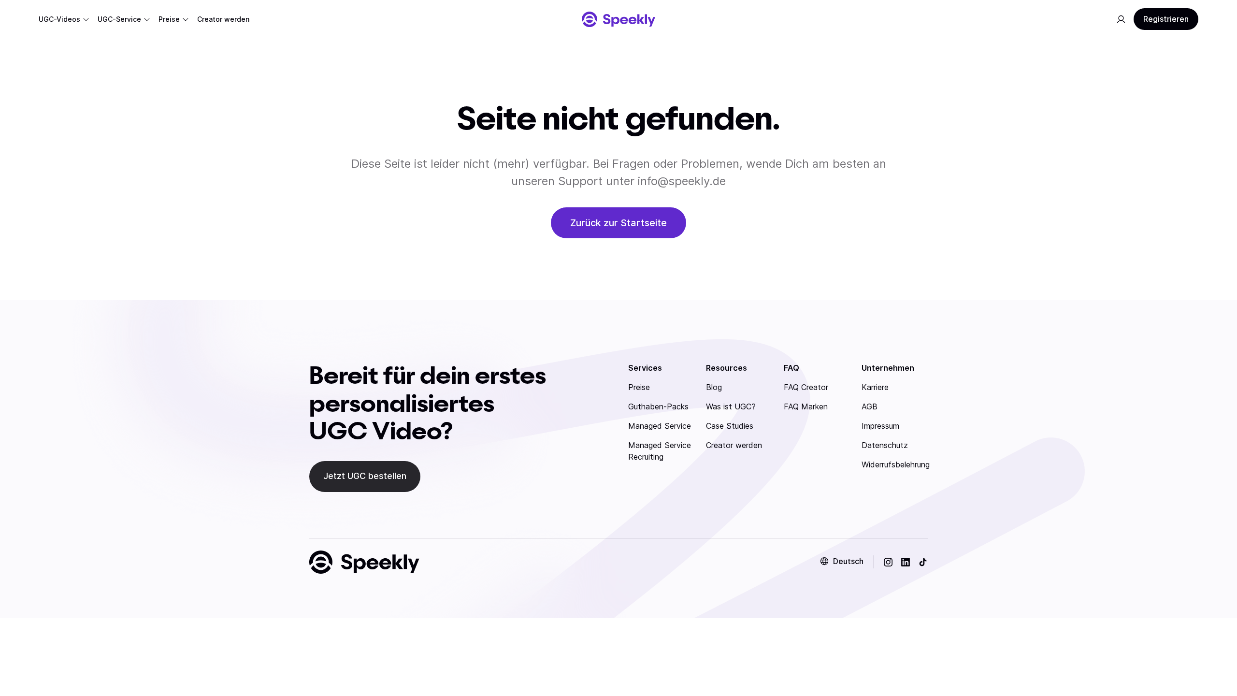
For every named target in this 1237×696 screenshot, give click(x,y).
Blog (714, 387)
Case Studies (729, 426)
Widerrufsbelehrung (896, 464)
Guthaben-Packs (658, 406)
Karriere (875, 387)
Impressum (880, 426)
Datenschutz (885, 445)
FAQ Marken (806, 406)
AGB (869, 406)
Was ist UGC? (731, 406)
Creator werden (734, 445)
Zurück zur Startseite (618, 223)
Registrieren (1166, 19)
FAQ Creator (806, 387)
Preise (639, 387)
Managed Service (659, 426)
